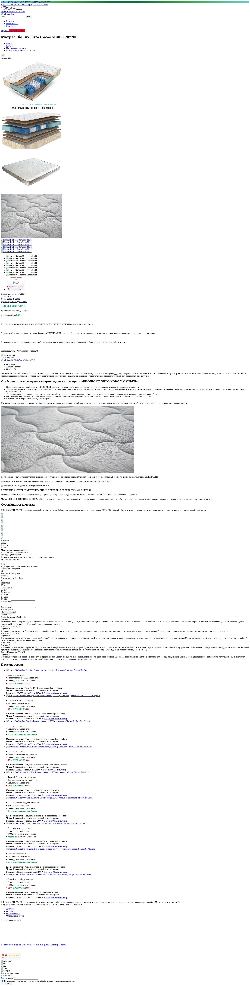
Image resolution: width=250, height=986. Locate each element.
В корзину (48, 693)
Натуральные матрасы (16, 48)
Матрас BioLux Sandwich (78, 772)
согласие (33, 981)
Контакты (10, 26)
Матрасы (10, 21)
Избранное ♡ (12, 24)
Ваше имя (6, 602)
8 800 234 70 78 (8, 7)
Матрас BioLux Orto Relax (80, 747)
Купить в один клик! (17, 301)
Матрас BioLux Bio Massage (82, 849)
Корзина (6, 30)
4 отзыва (61, 772)
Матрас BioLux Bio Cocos (79, 874)
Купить (4, 301)
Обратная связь (13, 913)
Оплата (9, 911)
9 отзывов (63, 798)
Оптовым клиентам (15, 916)
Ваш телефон (7, 978)
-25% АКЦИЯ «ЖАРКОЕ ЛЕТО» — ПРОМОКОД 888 (25, 2)
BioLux (9, 43)
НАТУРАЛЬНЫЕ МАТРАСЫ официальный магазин (24, 4)
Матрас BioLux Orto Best (74, 823)
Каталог (9, 46)
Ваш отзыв (6, 607)
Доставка (10, 909)
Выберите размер (8, 294)
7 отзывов (60, 670)
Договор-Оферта (58, 945)
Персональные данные (40, 945)
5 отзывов (6, 296)
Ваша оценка (7, 609)
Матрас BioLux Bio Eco (77, 670)
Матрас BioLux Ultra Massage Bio (85, 696)
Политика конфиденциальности (15, 945)
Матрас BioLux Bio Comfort (78, 721)
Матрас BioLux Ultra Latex (80, 798)
